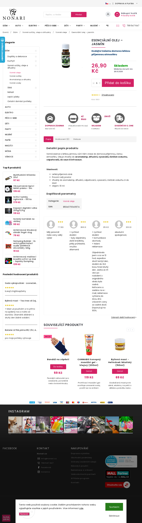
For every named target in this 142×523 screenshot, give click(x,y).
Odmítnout (114, 515)
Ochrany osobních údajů (83, 462)
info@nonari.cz (49, 458)
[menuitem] (7, 25)
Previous (129, 330)
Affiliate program (80, 478)
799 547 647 (47, 463)
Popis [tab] (48, 139)
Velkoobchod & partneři (83, 474)
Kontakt (75, 482)
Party (8, 129)
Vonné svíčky (15, 76)
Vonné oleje (15, 72)
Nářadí (10, 92)
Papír (8, 140)
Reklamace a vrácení (82, 470)
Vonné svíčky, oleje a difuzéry (17, 66)
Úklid (9, 87)
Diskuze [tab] (77, 139)
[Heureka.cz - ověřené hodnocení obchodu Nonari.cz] (121, 461)
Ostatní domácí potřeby (19, 101)
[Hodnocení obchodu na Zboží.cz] (121, 485)
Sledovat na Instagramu (24, 433)
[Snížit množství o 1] (93, 83)
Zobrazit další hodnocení (123, 317)
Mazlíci (9, 145)
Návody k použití (79, 466)
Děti (7, 123)
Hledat (78, 14)
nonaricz (45, 472)
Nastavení (24, 514)
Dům (7, 50)
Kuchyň (11, 61)
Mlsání (8, 134)
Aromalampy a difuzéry (20, 79)
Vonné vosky (15, 83)
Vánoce (9, 156)
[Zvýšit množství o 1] (100, 83)
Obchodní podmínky (81, 457)
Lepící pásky (13, 96)
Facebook (46, 467)
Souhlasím (114, 507)
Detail (89, 371)
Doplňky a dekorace (17, 56)
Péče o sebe (11, 118)
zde (81, 508)
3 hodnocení (108, 95)
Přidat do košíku (118, 83)
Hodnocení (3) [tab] (62, 139)
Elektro (9, 112)
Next (133, 330)
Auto (8, 107)
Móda (8, 151)
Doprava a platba (124, 3)
